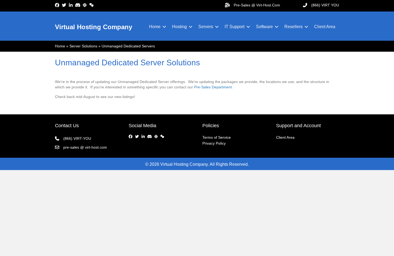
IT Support (234, 26)
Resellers (293, 26)
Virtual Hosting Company (93, 27)
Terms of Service (216, 137)
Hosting (179, 26)
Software (264, 26)
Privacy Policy (214, 143)
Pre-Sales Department (213, 87)
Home (155, 26)
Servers (205, 26)
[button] (164, 27)
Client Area (324, 26)
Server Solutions (83, 46)
